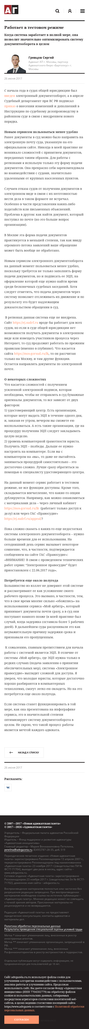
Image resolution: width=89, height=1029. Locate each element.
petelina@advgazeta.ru (18, 850)
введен (9, 96)
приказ (10, 106)
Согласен (21, 1019)
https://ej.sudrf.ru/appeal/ (22, 519)
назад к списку (28, 752)
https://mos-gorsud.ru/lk (31, 353)
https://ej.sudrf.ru (25, 322)
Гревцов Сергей (41, 57)
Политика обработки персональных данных (32, 926)
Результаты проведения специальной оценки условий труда (43, 929)
